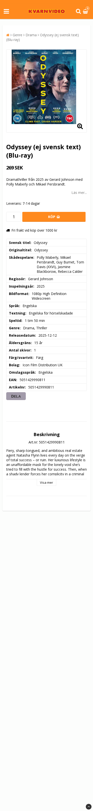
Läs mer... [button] (79, 192)
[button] (86, 11)
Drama (31, 35)
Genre (17, 35)
